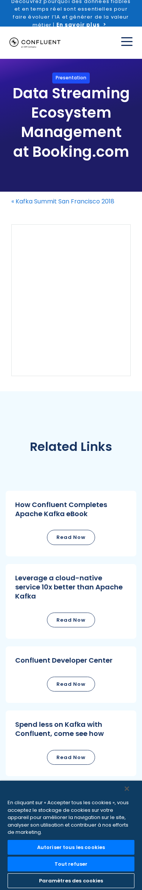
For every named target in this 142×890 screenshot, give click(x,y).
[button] (71, 523)
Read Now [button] (71, 537)
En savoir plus (78, 24)
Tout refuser (71, 864)
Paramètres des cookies (71, 880)
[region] (71, 835)
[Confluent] (35, 43)
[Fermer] (127, 788)
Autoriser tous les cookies (71, 847)
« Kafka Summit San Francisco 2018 (62, 201)
